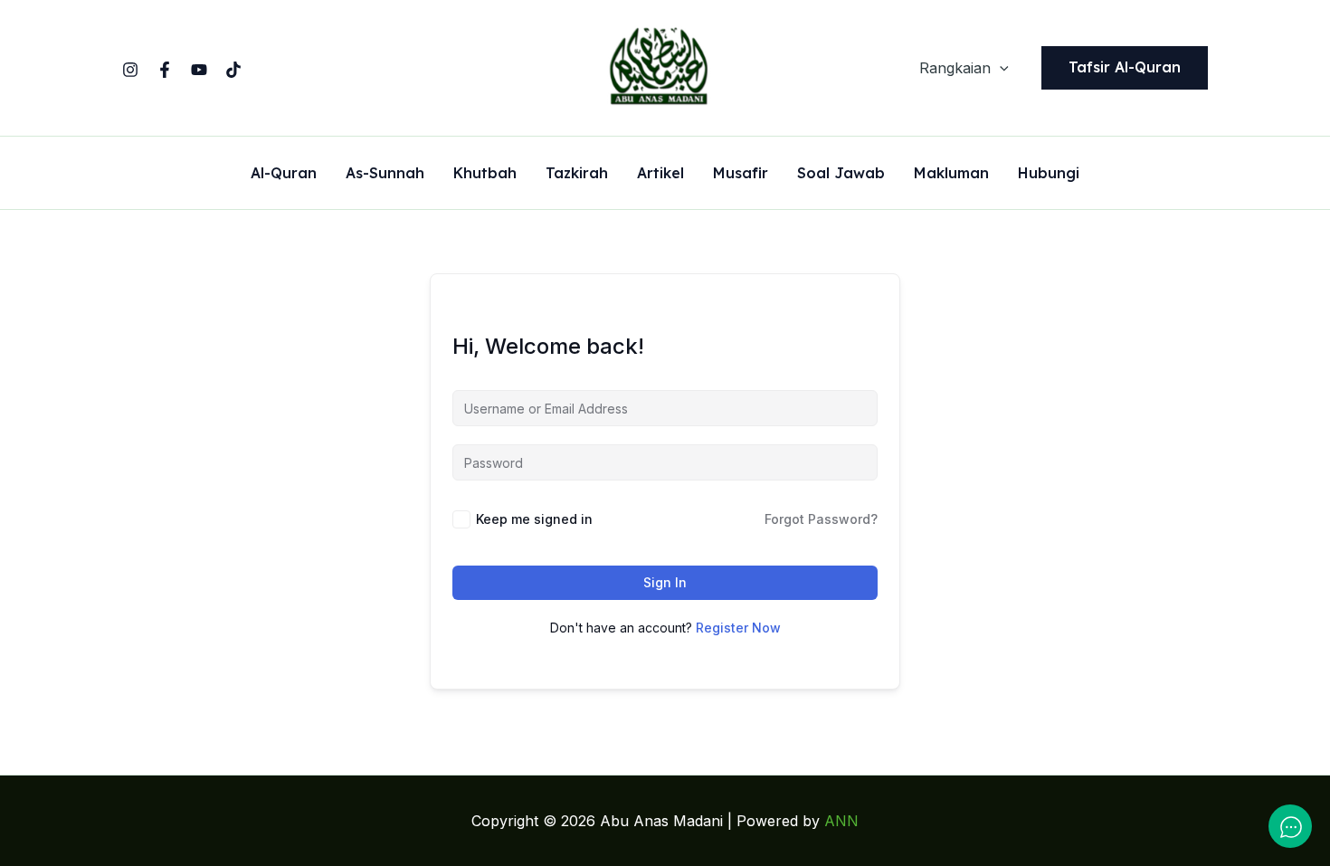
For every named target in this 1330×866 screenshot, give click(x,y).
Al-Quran (284, 174)
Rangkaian (955, 68)
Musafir (740, 174)
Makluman (951, 174)
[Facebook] (165, 70)
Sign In (665, 582)
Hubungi (1048, 174)
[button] (1000, 68)
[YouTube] (199, 70)
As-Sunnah (385, 174)
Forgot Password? (821, 519)
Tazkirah (577, 174)
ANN (841, 821)
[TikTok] (233, 70)
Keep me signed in (534, 519)
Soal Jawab (841, 174)
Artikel (660, 174)
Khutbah (485, 174)
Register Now (738, 627)
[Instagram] (130, 70)
